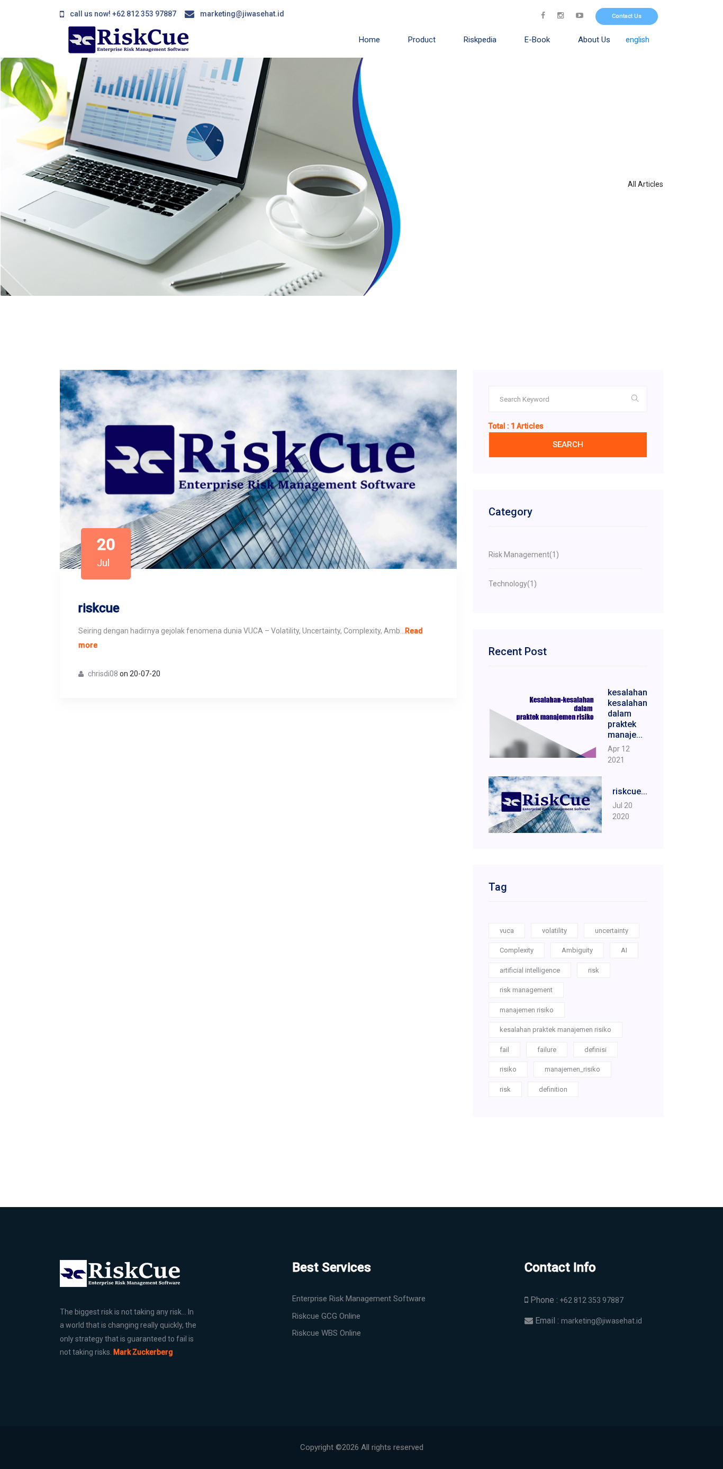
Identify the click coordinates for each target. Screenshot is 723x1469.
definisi (595, 1050)
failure (546, 1050)
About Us (594, 39)
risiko (508, 1069)
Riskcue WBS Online (326, 1333)
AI (624, 950)
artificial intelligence (530, 970)
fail (504, 1050)
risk (593, 970)
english (637, 39)
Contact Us (626, 16)
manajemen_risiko (572, 1069)
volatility (554, 931)
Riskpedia (480, 39)
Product (422, 39)
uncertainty (611, 931)
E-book (537, 39)
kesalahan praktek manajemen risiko (555, 1029)
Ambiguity (577, 950)
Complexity (517, 950)
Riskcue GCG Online (326, 1316)
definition (553, 1089)
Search (568, 444)
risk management (526, 990)
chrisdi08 (102, 673)
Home (369, 39)
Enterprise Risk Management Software (359, 1298)
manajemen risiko (527, 1010)
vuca (507, 931)
